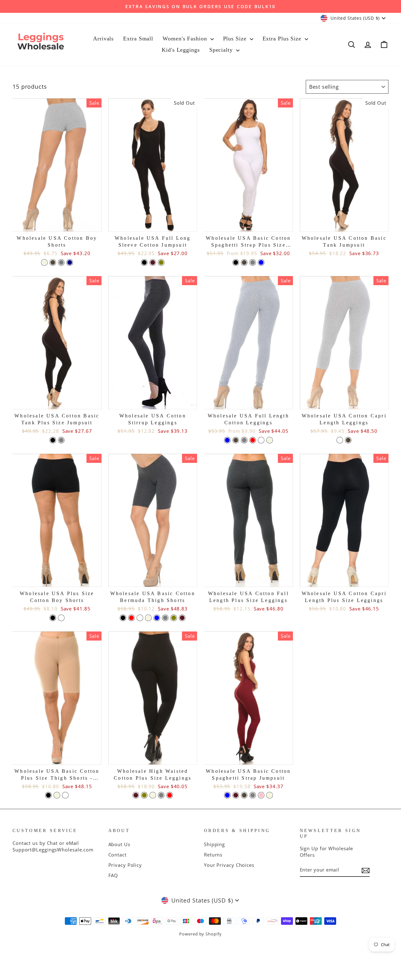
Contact (117, 854)
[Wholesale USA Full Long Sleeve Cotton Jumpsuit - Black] (144, 262)
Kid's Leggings (181, 50)
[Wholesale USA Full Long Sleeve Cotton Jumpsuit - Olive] (161, 262)
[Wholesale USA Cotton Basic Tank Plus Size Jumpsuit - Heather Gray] (61, 440)
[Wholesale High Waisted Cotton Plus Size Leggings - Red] (170, 795)
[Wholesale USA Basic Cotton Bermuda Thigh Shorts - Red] (131, 618)
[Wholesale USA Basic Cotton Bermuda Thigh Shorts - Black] (123, 618)
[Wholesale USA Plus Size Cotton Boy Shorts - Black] (53, 618)
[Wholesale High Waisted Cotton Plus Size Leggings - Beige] (153, 795)
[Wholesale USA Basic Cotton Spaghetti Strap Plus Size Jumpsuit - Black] (236, 262)
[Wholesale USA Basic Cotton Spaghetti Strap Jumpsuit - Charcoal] (244, 795)
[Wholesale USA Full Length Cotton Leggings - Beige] (270, 440)
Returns (213, 854)
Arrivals (103, 38)
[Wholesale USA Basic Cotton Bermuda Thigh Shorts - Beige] (148, 618)
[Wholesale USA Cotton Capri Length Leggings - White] (340, 440)
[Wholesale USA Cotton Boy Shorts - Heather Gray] (61, 262)
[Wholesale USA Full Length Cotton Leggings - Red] (253, 440)
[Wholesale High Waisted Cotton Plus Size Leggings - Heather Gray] (161, 795)
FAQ (113, 875)
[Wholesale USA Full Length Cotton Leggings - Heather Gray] (244, 440)
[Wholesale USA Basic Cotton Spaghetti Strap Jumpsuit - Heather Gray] (253, 795)
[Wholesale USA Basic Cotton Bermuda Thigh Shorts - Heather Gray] (165, 618)
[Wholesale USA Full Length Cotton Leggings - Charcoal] (236, 440)
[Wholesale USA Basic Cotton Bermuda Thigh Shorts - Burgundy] (182, 618)
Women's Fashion (186, 38)
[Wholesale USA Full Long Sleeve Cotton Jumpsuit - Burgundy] (153, 262)
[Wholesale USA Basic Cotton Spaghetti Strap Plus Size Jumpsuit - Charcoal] (244, 262)
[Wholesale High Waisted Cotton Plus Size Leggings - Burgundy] (136, 795)
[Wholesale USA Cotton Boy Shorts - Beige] (44, 262)
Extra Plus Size (283, 38)
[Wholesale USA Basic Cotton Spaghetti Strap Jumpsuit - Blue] (227, 795)
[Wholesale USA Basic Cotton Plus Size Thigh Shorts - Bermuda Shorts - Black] (48, 795)
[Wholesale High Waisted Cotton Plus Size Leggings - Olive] (144, 795)
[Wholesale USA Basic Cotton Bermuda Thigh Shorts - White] (140, 618)
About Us (119, 844)
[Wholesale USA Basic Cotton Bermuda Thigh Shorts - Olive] (174, 618)
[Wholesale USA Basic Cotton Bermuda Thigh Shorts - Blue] (157, 618)
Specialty (222, 50)
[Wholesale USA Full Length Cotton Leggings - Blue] (227, 440)
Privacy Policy (125, 865)
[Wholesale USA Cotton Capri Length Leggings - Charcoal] (348, 440)
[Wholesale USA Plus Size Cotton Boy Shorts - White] (61, 618)
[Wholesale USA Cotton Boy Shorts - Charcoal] (53, 262)
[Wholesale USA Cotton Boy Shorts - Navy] (70, 262)
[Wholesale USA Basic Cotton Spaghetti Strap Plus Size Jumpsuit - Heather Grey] (253, 262)
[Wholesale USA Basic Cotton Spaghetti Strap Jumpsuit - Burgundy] (236, 795)
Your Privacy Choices (229, 865)
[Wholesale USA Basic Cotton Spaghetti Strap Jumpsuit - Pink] (261, 795)
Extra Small (138, 38)
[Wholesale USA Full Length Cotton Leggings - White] (261, 440)
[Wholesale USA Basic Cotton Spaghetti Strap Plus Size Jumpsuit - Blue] (261, 262)
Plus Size (235, 38)
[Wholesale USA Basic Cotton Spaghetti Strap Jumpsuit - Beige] (270, 795)
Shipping (214, 844)
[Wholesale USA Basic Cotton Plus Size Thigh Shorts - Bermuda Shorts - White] (65, 795)
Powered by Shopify (200, 934)
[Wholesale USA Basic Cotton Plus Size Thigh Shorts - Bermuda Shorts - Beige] (57, 795)
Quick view (57, 224)
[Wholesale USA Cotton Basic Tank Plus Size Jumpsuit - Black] (53, 440)
